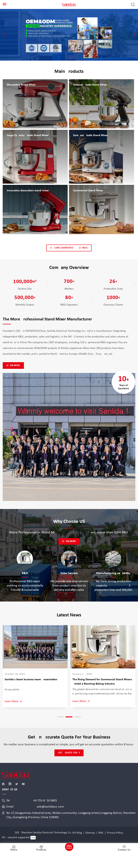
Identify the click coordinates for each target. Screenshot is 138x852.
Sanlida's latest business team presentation (31, 679)
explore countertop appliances (69, 248)
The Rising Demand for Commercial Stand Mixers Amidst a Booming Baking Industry (102, 681)
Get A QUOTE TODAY (69, 752)
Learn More (13, 365)
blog (79, 832)
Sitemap (90, 832)
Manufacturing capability (113, 573)
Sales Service (69, 573)
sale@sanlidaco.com (50, 806)
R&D (25, 573)
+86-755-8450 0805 (45, 800)
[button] (4, 35)
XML (101, 832)
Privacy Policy (115, 832)
